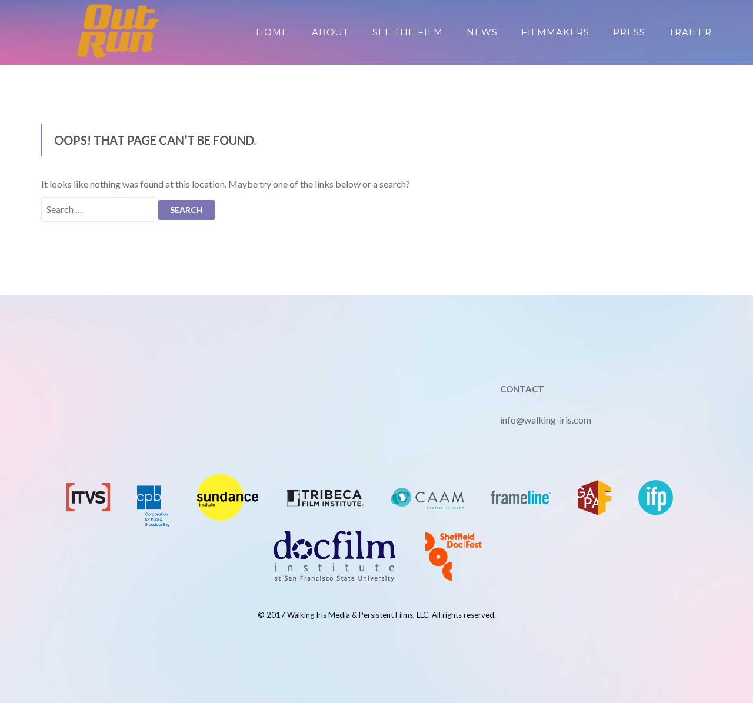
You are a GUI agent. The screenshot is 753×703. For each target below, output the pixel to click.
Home (272, 32)
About (330, 32)
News (482, 32)
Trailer (690, 32)
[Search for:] (98, 209)
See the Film (407, 32)
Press (629, 32)
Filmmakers (555, 32)
